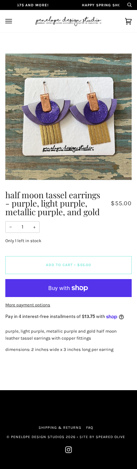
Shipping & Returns (60, 427)
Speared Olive (110, 437)
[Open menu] (15, 21)
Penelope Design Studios (38, 437)
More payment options (27, 304)
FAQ (89, 427)
